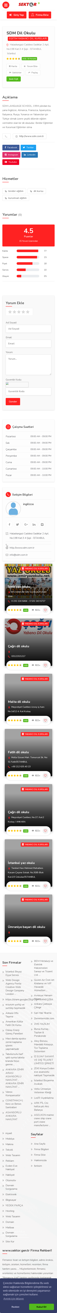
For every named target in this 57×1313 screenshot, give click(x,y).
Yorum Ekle (32, 66)
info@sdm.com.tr (19, 554)
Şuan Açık (13, 79)
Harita (14, 66)
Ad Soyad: (11, 322)
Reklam (10, 1161)
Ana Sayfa (39, 1144)
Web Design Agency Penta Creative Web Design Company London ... (15, 987)
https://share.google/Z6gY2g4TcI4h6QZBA (29, 999)
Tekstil (9, 1150)
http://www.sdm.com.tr (31, 136)
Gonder (13, 401)
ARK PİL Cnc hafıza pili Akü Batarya (41, 1106)
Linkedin (31, 154)
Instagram (12, 154)
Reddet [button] (15, 1307)
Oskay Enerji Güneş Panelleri (14, 1031)
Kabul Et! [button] (42, 1307)
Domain (10, 1222)
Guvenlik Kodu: (14, 379)
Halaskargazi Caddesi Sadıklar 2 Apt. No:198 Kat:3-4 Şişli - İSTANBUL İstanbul (27, 49)
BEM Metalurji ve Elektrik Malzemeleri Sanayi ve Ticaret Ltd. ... (43, 968)
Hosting (10, 1211)
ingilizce (28, 504)
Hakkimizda (40, 1160)
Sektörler (17, 72)
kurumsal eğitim (17, 198)
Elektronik (11, 1194)
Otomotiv (11, 1180)
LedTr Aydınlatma (44, 1098)
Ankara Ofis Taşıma (12, 1014)
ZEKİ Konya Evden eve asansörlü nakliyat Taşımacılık (44, 1072)
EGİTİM (13, 38)
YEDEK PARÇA (14, 1205)
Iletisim (38, 1166)
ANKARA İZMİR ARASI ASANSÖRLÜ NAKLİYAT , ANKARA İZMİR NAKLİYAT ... (15, 1078)
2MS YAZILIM (42, 1024)
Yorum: (9, 352)
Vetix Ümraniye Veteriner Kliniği (42, 1090)
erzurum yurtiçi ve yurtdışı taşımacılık (15, 1006)
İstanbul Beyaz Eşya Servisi (14, 973)
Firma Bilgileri (41, 1149)
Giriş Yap (18, 15)
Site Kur (10, 1241)
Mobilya (10, 1138)
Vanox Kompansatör (13, 1093)
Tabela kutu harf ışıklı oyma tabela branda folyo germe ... (15, 1059)
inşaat (9, 1133)
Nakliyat (10, 1175)
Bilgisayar (11, 1200)
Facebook (12, 147)
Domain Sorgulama (11, 1187)
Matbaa (10, 1227)
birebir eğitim (15, 191)
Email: (9, 337)
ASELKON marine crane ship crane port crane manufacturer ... (44, 1120)
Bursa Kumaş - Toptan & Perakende (42, 1032)
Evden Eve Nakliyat (11, 1167)
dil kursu (38, 191)
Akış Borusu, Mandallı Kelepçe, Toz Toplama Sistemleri (43, 1046)
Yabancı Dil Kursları (32, 38)
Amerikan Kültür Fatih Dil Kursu (14, 1023)
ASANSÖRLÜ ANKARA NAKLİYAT (13, 1116)
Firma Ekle (42, 15)
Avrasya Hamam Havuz (43, 997)
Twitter (30, 147)
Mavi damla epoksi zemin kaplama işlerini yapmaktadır (16, 1044)
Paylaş (34, 72)
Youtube (12, 162)
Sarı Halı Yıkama (42, 1013)
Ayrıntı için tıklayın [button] (13, 1298)
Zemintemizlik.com (44, 1018)
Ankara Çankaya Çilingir (43, 1005)
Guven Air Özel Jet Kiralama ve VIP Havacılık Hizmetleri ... (44, 985)
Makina (9, 1144)
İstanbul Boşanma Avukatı (44, 1082)
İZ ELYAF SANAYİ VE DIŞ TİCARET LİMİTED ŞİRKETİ (44, 1060)
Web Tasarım (13, 1155)
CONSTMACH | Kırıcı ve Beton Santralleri (14, 1104)
